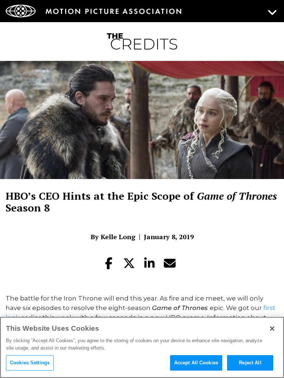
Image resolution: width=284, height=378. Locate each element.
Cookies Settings (30, 362)
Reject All (250, 362)
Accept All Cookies (196, 362)
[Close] (272, 328)
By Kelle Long (113, 236)
